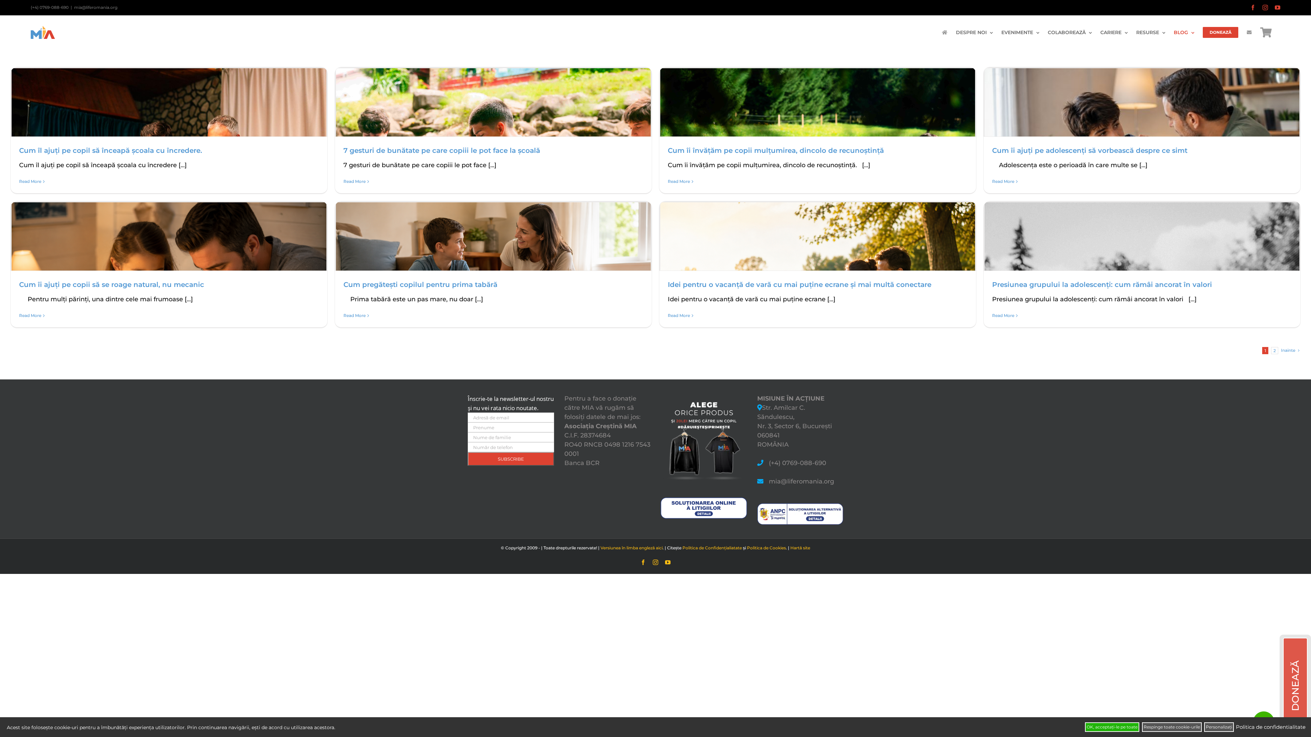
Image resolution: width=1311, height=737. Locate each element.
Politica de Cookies (766, 547)
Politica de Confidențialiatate (712, 547)
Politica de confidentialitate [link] (1271, 727)
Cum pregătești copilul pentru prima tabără (420, 284)
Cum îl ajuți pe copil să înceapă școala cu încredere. (110, 150)
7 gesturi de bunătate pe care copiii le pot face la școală (441, 150)
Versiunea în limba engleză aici (632, 547)
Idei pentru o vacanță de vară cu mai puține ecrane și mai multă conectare (799, 284)
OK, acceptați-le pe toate (1112, 726)
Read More (30, 181)
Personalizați (1219, 726)
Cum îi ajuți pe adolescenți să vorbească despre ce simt (1089, 150)
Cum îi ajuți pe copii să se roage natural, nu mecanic (111, 284)
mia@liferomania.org (95, 7)
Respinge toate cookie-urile (1172, 726)
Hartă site (800, 547)
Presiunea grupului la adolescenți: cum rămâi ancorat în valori (1102, 284)
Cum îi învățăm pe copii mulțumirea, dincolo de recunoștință (776, 150)
